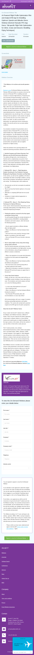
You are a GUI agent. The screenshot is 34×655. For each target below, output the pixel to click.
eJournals (4, 557)
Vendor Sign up (5, 578)
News (3, 574)
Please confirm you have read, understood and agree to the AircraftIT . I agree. (18, 526)
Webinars (4, 552)
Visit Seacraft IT (6, 1)
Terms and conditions (7, 598)
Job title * (5, 428)
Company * (6, 437)
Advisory (4, 570)
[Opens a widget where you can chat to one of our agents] (22, 645)
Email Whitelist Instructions (8, 607)
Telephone (6, 455)
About (3, 594)
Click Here (24, 361)
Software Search (6, 561)
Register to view (7, 90)
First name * (6, 410)
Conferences (5, 565)
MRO (3, 582)
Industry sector (7, 464)
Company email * (7, 446)
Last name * (6, 419)
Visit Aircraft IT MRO (26, 1)
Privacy (3, 602)
